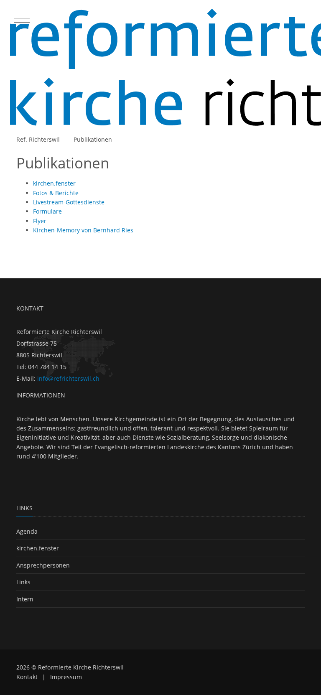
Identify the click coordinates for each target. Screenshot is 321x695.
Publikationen (93, 139)
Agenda (27, 531)
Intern (24, 599)
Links (23, 582)
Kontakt (27, 677)
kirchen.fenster (37, 548)
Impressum (66, 677)
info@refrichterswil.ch (68, 378)
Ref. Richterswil (38, 139)
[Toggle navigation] (21, 16)
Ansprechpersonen (43, 565)
